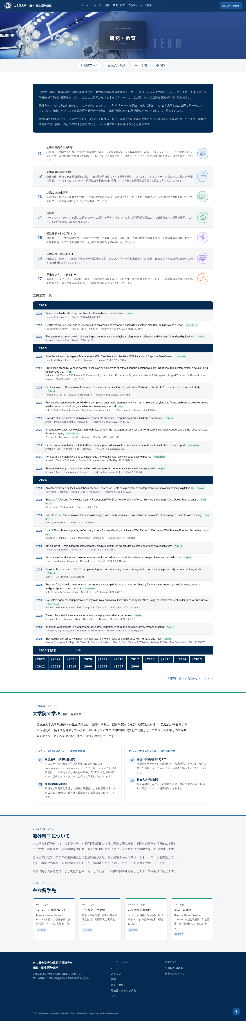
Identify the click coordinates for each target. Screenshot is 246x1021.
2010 (73, 666)
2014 (182, 659)
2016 (151, 659)
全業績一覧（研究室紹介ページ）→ (190, 678)
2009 (88, 666)
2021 (73, 659)
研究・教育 (119, 5)
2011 (57, 666)
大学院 (143, 65)
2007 (120, 666)
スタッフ (96, 5)
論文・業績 (118, 65)
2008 (104, 666)
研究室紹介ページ (175, 973)
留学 (163, 65)
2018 (120, 659)
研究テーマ (91, 65)
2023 (41, 659)
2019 (104, 659)
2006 (135, 666)
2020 (88, 659)
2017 (135, 659)
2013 (198, 659)
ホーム (84, 5)
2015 (167, 659)
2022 (57, 659)
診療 (107, 5)
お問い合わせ (232, 6)
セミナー (160, 5)
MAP (81, 974)
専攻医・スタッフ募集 (140, 5)
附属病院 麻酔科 (174, 968)
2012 (41, 666)
